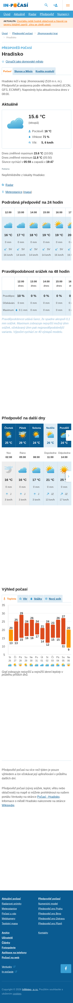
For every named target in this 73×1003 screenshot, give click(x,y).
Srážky (38, 598)
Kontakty (43, 932)
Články (6, 942)
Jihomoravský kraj (47, 33)
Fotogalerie (9, 947)
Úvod (7, 14)
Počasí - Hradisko (48, 796)
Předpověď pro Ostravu (51, 918)
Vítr (25, 598)
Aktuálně (19, 14)
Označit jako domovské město (24, 61)
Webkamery (8, 918)
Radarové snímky (11, 903)
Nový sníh (55, 598)
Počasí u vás (9, 913)
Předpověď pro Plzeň (50, 923)
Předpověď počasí (22, 33)
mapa (27, 192)
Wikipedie (8, 805)
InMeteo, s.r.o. (30, 989)
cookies (17, 993)
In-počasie (7, 971)
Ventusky (7, 966)
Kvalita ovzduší (45, 71)
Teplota (11, 598)
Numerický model (48, 903)
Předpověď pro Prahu (50, 908)
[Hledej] (46, 5)
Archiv (6, 932)
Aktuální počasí (11, 898)
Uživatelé (7, 937)
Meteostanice (13, 192)
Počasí (7, 71)
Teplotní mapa (10, 923)
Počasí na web (10, 957)
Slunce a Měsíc (23, 71)
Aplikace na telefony (14, 952)
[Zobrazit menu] (67, 5)
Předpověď (47, 14)
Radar (32, 14)
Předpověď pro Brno (49, 913)
